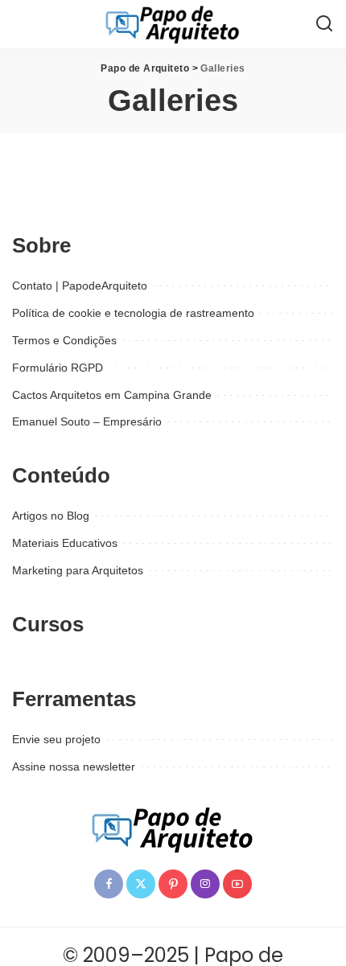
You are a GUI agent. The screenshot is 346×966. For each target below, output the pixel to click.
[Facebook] (108, 883)
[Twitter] (140, 883)
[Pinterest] (173, 883)
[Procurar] (324, 24)
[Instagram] (205, 883)
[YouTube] (237, 883)
